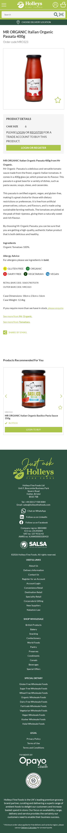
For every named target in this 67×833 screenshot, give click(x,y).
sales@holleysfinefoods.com (36, 504)
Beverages (33, 664)
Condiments (33, 655)
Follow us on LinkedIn (36, 517)
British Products (33, 625)
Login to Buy (33, 429)
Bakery (33, 629)
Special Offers (33, 669)
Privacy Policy (34, 738)
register (36, 132)
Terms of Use (33, 743)
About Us (33, 565)
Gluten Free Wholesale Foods (33, 684)
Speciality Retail (33, 596)
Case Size (12, 126)
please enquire (55, 308)
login (20, 132)
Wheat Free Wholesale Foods (33, 693)
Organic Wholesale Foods (33, 697)
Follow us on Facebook (37, 522)
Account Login (33, 583)
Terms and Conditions (33, 747)
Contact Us (33, 574)
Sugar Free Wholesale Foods (33, 688)
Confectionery (33, 638)
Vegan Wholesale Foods (33, 715)
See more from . (17, 316)
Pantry (33, 647)
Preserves (33, 651)
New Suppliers (33, 605)
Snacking (33, 633)
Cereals (33, 660)
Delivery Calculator (29, 827)
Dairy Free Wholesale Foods (33, 701)
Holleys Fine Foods (30, 4)
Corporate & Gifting (33, 601)
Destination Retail (33, 592)
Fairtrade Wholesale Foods (34, 706)
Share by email (18, 332)
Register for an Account (33, 579)
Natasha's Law (33, 609)
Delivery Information (33, 570)
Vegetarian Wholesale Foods (33, 710)
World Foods (33, 642)
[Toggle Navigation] (4, 4)
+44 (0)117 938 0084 (35, 502)
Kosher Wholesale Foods (33, 719)
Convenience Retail (33, 587)
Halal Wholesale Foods (33, 723)
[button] (61, 396)
